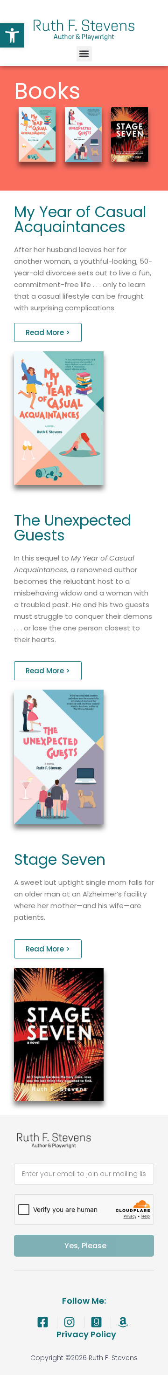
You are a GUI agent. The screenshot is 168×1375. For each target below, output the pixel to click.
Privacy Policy (86, 1334)
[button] (12, 35)
